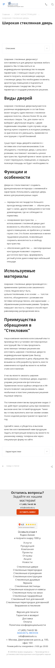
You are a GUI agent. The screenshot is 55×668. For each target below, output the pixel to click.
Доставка (27, 618)
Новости (27, 562)
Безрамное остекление (27, 605)
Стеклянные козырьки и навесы (27, 589)
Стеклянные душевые (27, 579)
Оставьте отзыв (26, 531)
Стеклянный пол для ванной (27, 599)
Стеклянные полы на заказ (28, 592)
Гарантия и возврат (27, 615)
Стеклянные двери (27, 566)
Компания (27, 549)
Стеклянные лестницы (27, 586)
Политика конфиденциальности (27, 624)
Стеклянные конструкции (27, 576)
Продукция (27, 545)
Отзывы (27, 555)
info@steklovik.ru (27, 507)
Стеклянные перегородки (27, 569)
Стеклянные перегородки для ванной (27, 602)
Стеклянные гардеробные (27, 595)
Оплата (27, 621)
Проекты (27, 552)
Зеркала (27, 582)
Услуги (27, 542)
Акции (28, 558)
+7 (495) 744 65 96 (27, 630)
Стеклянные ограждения (27, 573)
